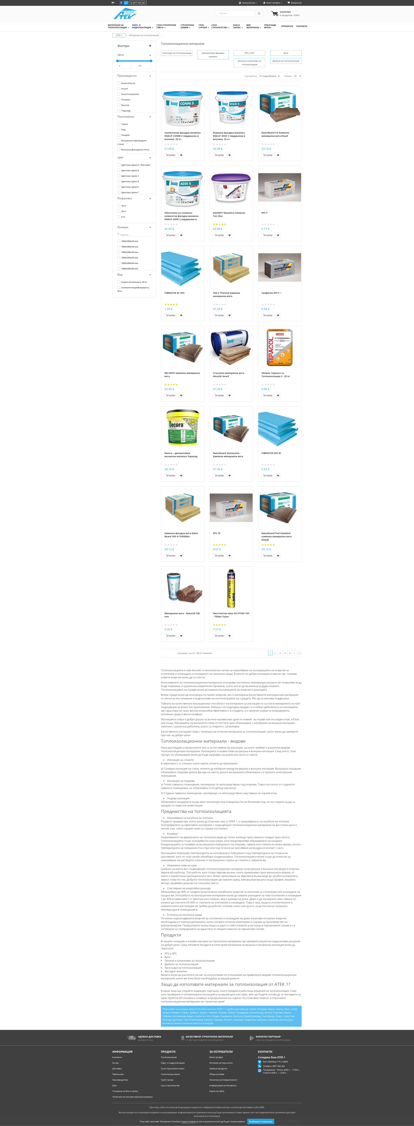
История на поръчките (221, 1062)
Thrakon (125, 99)
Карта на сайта (216, 1091)
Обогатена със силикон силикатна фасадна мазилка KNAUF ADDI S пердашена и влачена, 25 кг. (181, 217)
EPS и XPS (249, 53)
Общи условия (216, 1074)
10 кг (123, 205)
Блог (114, 1085)
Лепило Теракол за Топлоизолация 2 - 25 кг (275, 374)
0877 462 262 (138, 2)
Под (123, 129)
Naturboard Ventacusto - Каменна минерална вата (228, 455)
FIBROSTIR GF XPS (174, 292)
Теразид (126, 110)
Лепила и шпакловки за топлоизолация (249, 62)
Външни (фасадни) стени (135, 149)
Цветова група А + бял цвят (136, 164)
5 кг (123, 216)
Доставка (117, 1068)
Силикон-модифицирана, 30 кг (133, 289)
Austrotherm (128, 83)
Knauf (124, 88)
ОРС (262, 1107)
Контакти (117, 1057)
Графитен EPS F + (271, 292)
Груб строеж (167, 1079)
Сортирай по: (251, 76)
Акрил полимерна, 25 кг (134, 282)
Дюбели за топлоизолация (285, 60)
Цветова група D (130, 181)
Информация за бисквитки (222, 1085)
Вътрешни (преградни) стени (132, 142)
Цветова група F (130, 192)
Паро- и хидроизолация (173, 1062)
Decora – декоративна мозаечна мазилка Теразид (180, 455)
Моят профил (216, 1057)
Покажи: (288, 76)
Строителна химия (170, 1074)
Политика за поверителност (223, 1079)
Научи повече (189, 1121)
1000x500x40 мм (129, 252)
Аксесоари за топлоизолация (176, 53)
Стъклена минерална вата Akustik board (228, 374)
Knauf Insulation (130, 94)
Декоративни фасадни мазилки (213, 55)
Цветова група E (130, 186)
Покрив (125, 135)
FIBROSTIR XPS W (271, 453)
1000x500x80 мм (129, 268)
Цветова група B (130, 170)
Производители (120, 1079)
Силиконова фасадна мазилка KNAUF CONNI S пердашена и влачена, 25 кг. (182, 136)
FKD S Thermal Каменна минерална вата (226, 294)
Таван (124, 124)
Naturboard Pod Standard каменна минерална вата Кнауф (276, 536)
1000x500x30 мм (129, 246)
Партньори (118, 1074)
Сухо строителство (170, 1085)
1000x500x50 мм (129, 257)
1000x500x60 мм (129, 263)
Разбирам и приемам (260, 1121)
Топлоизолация (169, 1057)
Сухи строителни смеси (172, 1068)
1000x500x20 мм (129, 241)
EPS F (264, 212)
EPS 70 (216, 533)
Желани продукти (218, 1068)
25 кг (123, 211)
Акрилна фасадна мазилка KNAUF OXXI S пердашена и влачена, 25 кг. (229, 136)
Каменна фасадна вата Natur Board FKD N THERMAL (181, 535)
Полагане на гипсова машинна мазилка (132, 1096)
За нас (115, 1062)
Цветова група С (130, 175)
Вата (286, 53)
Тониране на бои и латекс (125, 1091)
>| (299, 653)
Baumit (125, 105)
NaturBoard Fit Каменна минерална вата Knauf (275, 134)
